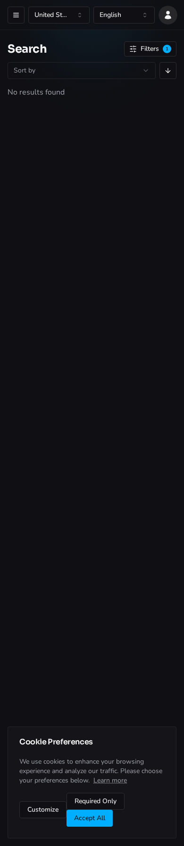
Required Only (96, 801)
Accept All (89, 818)
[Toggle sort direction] (167, 70)
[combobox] (59, 15)
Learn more (110, 780)
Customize (43, 809)
